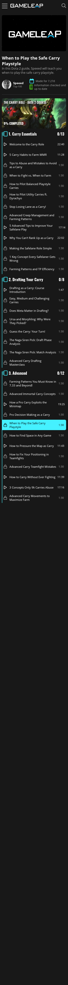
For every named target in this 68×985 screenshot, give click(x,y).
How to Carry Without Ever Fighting (32, 477)
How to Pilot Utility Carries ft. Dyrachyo (28, 196)
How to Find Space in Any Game (30, 435)
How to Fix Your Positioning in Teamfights (29, 456)
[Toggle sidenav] (5, 6)
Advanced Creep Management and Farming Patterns (31, 217)
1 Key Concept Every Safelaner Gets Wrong (32, 258)
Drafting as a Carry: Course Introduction (26, 290)
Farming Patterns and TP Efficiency (31, 269)
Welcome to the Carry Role (26, 144)
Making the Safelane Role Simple (30, 248)
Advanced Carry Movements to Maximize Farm (29, 498)
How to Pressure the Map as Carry (31, 446)
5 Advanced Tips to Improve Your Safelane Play (31, 227)
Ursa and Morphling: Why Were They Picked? (29, 321)
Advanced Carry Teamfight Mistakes (32, 466)
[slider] (15, 47)
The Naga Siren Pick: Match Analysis (32, 352)
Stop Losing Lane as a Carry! (27, 207)
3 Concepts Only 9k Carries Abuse (31, 487)
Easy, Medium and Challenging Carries (29, 300)
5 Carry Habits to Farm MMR (28, 155)
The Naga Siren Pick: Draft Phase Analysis (30, 342)
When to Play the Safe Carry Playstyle (27, 425)
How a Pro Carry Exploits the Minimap (28, 404)
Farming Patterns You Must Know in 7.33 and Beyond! (32, 383)
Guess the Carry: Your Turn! (27, 331)
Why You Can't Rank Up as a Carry (31, 238)
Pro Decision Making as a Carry (29, 414)
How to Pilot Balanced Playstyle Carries (29, 186)
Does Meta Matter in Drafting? (29, 311)
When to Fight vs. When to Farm (30, 175)
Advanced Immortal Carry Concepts (32, 394)
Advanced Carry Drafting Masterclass (25, 362)
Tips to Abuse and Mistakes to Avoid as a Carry (33, 165)
